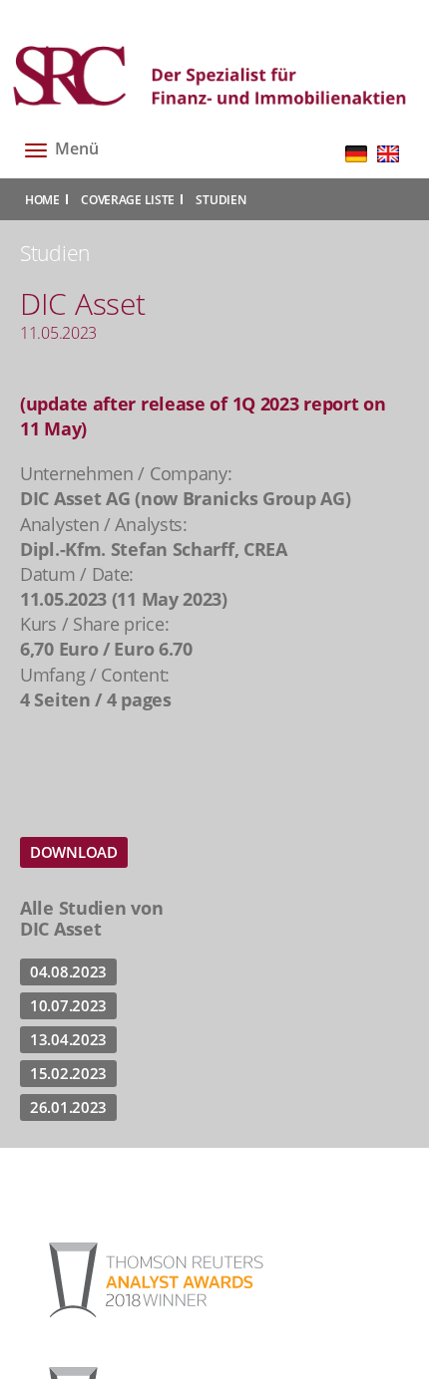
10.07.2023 (68, 1005)
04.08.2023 (68, 971)
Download (74, 852)
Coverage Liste (128, 199)
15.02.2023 (68, 1073)
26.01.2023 (68, 1107)
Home (42, 199)
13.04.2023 (68, 1039)
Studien (220, 199)
